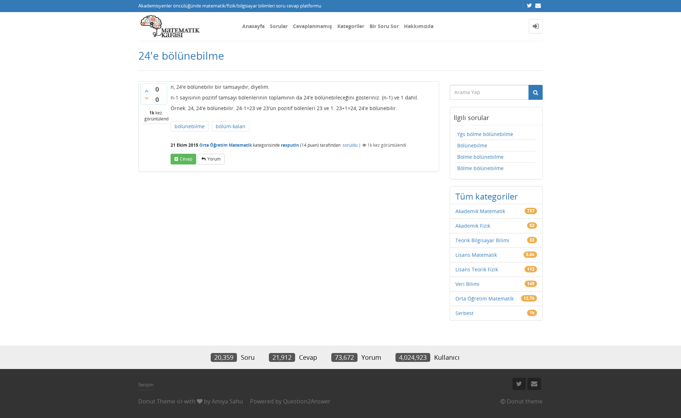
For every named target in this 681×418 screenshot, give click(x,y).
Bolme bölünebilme (480, 156)
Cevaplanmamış (312, 26)
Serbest (464, 313)
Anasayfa (253, 26)
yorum (214, 159)
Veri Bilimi (467, 284)
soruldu (350, 145)
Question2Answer (307, 401)
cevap (186, 159)
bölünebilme (190, 126)
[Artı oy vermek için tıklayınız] (146, 91)
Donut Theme (156, 401)
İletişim (146, 384)
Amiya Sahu (227, 401)
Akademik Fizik (472, 225)
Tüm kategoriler (486, 196)
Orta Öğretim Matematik (225, 145)
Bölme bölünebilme (480, 168)
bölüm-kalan (230, 126)
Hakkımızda (418, 26)
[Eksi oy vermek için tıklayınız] (146, 98)
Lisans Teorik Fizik (476, 269)
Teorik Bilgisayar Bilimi (482, 240)
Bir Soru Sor (384, 26)
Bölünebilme (472, 145)
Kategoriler (350, 26)
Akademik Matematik (480, 211)
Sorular (279, 26)
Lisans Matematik (476, 254)
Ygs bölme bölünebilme (485, 134)
